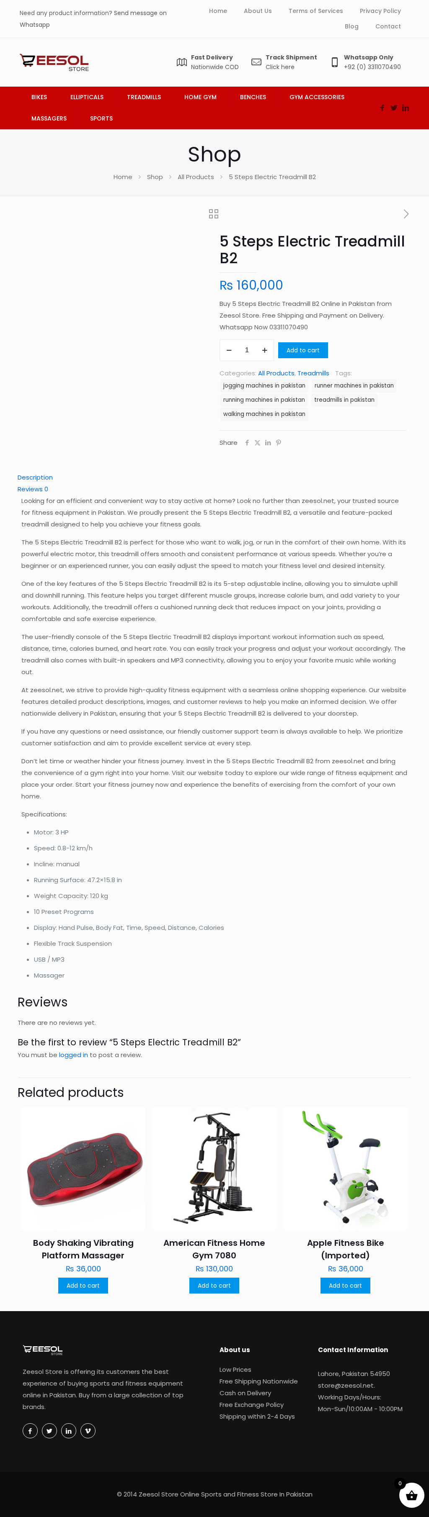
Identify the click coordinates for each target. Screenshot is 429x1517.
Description (35, 477)
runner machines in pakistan (354, 386)
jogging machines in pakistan (264, 386)
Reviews (33, 489)
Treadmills (313, 373)
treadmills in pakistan (344, 400)
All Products (196, 176)
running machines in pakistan (264, 400)
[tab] (214, 477)
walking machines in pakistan (264, 414)
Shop (155, 176)
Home (123, 176)
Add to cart (303, 350)
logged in (73, 1054)
